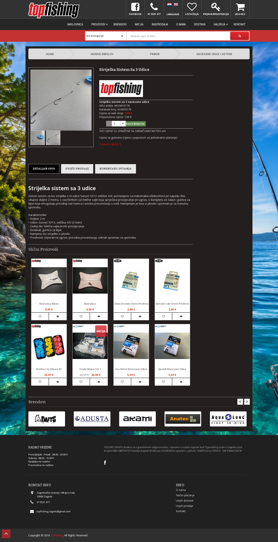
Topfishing (57, 535)
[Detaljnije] (58, 316)
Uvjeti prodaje (77, 168)
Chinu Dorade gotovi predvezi (131, 303)
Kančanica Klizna (49, 303)
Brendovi (120, 24)
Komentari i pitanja (115, 168)
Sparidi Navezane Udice (172, 369)
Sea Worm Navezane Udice (131, 369)
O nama (181, 24)
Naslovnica (75, 24)
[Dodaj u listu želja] (40, 316)
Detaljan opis (44, 168)
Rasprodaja (160, 24)
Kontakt (239, 24)
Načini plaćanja (185, 495)
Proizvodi (98, 24)
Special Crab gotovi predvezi (172, 303)
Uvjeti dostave (184, 500)
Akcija (139, 24)
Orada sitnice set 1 (90, 369)
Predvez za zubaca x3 (49, 369)
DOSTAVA (199, 24)
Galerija (219, 24)
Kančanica (90, 303)
